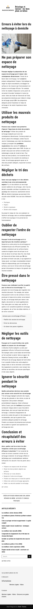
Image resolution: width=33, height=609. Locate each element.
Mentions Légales (14, 584)
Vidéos (22, 584)
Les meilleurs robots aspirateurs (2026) (13, 547)
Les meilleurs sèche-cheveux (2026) (12, 513)
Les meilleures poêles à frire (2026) (12, 544)
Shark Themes (22, 607)
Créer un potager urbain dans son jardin (16, 496)
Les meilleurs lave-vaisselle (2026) (11, 531)
